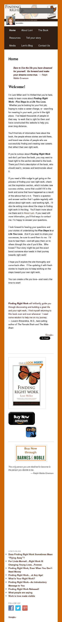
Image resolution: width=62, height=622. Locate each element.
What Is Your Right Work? (21, 578)
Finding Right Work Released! (23, 589)
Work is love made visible (21, 595)
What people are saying (20, 592)
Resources (15, 37)
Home (12, 30)
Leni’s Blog (27, 45)
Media (12, 45)
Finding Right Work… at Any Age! (25, 575)
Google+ (49, 334)
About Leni (29, 213)
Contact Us (44, 45)
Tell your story (33, 37)
